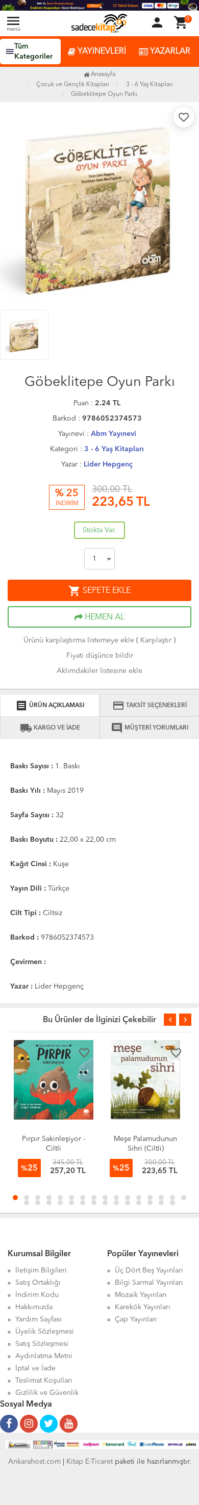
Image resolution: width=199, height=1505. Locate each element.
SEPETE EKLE (99, 591)
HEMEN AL (104, 617)
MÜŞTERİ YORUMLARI (149, 728)
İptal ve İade (35, 1368)
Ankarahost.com (34, 1461)
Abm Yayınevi (113, 433)
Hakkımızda (34, 1307)
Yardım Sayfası (38, 1319)
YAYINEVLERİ (101, 51)
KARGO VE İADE (50, 728)
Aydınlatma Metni (43, 1356)
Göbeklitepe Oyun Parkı (104, 94)
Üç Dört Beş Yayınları (149, 1270)
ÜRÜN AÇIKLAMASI (49, 705)
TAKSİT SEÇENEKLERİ (149, 705)
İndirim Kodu (37, 1295)
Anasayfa (102, 74)
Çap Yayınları (136, 1319)
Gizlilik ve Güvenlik (47, 1392)
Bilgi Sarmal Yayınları (149, 1282)
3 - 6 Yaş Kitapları (114, 449)
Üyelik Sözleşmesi (44, 1331)
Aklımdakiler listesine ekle (99, 670)
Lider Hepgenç (108, 464)
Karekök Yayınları (142, 1307)
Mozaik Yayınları (141, 1295)
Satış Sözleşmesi (41, 1343)
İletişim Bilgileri (41, 1270)
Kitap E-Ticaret (89, 1461)
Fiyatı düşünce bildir (99, 655)
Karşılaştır (155, 640)
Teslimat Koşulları (43, 1380)
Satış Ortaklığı (38, 1282)
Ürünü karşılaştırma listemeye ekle (78, 640)
